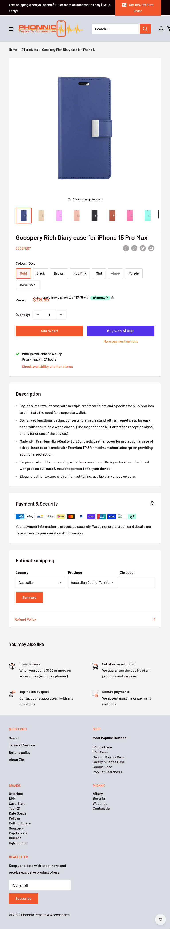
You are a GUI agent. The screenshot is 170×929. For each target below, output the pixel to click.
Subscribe (23, 898)
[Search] (145, 29)
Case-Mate (17, 803)
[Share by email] (151, 248)
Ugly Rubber (18, 843)
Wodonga (100, 803)
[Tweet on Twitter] (143, 248)
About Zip (16, 759)
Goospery (23, 248)
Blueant (15, 838)
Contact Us (101, 808)
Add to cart (49, 331)
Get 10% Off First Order (141, 8)
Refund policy (19, 752)
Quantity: (23, 314)
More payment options (120, 341)
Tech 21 (14, 808)
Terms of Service (22, 745)
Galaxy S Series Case (109, 757)
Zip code (126, 572)
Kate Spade (18, 813)
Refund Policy (25, 619)
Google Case (102, 767)
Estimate (29, 597)
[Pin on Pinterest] (134, 248)
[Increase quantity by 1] (61, 314)
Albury (98, 793)
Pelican (14, 818)
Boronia (99, 798)
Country (22, 572)
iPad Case (100, 752)
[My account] (161, 28)
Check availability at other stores (47, 366)
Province (75, 572)
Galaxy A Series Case (109, 762)
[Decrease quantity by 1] (37, 314)
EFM (12, 798)
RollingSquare (20, 823)
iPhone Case (102, 747)
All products (29, 50)
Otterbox (16, 793)
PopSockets (18, 833)
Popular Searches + (107, 772)
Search (14, 738)
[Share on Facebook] (126, 248)
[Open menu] (11, 29)
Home (13, 50)
